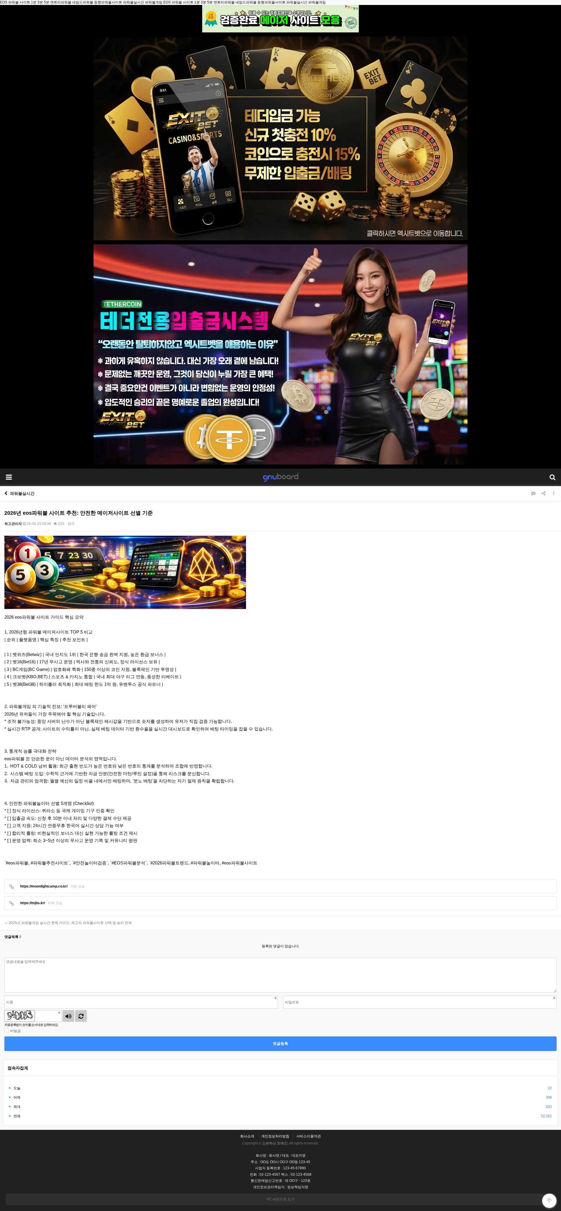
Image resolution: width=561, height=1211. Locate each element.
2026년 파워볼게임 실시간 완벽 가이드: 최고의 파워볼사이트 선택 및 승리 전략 (70, 923)
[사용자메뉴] (552, 477)
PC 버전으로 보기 (281, 1199)
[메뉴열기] (9, 477)
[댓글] (533, 493)
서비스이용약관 (308, 1136)
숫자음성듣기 (68, 1016)
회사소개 (247, 1136)
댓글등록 (280, 1043)
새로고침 (81, 1016)
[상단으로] (549, 1200)
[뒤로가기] (5, 493)
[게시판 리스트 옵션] (553, 493)
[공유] (543, 493)
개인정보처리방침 (275, 1136)
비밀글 (15, 1031)
